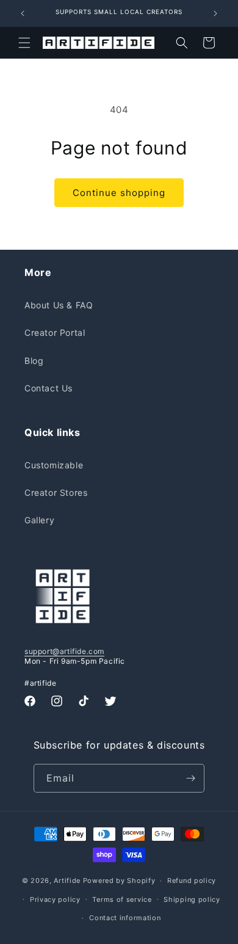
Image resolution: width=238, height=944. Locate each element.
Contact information (124, 917)
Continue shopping (119, 192)
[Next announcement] (215, 13)
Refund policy (191, 880)
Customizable (53, 465)
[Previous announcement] (22, 13)
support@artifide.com (64, 651)
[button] (24, 42)
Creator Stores (55, 492)
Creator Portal (54, 332)
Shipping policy (192, 899)
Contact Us (48, 388)
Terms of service (121, 899)
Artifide (67, 880)
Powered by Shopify (119, 880)
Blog (33, 360)
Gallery (39, 520)
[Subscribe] (190, 778)
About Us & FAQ (58, 305)
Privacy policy (55, 899)
